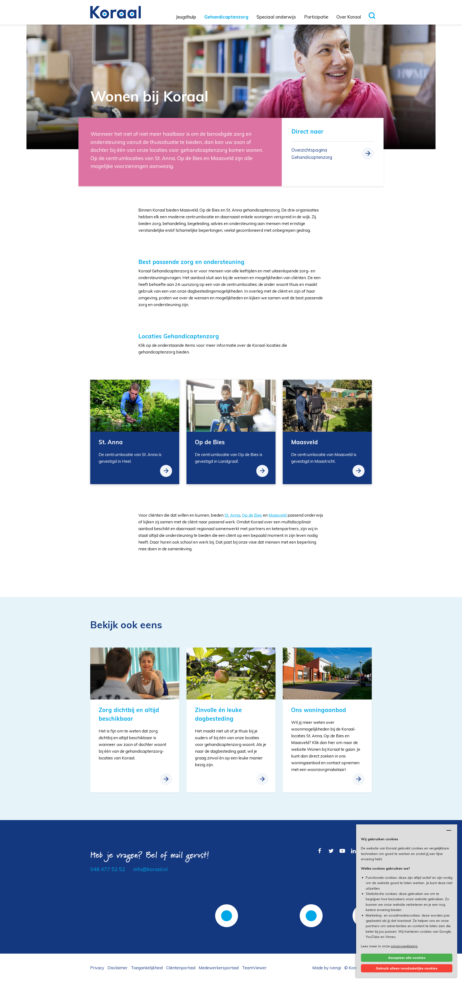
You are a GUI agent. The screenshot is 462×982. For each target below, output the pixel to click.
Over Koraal (348, 17)
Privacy (97, 967)
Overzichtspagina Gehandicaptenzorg (311, 153)
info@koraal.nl (150, 869)
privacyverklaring (404, 946)
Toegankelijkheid (147, 967)
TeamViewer (254, 967)
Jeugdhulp (186, 17)
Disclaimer (118, 967)
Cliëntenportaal (180, 967)
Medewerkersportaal (219, 967)
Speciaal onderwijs (276, 17)
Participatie (316, 17)
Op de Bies (252, 515)
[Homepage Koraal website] (115, 11)
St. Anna (232, 515)
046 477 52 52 (107, 869)
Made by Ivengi (326, 967)
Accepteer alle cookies (406, 958)
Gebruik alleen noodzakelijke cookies (406, 968)
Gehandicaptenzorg (226, 17)
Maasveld (278, 515)
